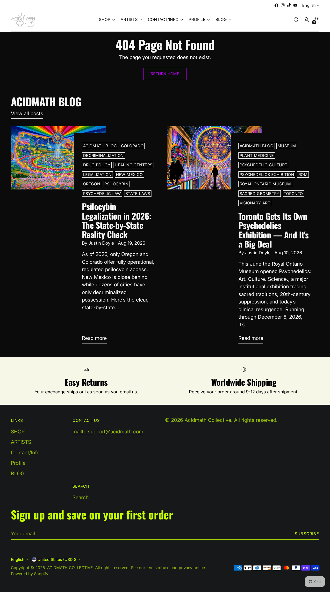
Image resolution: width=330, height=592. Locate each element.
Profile (18, 463)
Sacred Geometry (260, 193)
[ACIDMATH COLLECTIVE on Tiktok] (289, 5)
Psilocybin (116, 184)
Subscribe (307, 533)
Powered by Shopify (29, 573)
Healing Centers (133, 164)
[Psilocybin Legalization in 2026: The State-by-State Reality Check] (58, 236)
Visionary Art (255, 203)
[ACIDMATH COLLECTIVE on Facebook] (276, 5)
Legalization (97, 174)
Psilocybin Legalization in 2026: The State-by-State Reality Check (116, 220)
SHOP (18, 432)
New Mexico (129, 174)
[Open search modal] (296, 20)
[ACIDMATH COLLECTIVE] (23, 20)
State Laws (137, 193)
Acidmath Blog (100, 145)
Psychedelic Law (102, 193)
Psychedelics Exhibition (267, 174)
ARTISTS (21, 442)
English (309, 5)
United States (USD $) (57, 559)
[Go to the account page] (306, 20)
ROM (303, 174)
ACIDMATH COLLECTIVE (70, 567)
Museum (287, 145)
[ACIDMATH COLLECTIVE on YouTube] (295, 5)
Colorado (132, 145)
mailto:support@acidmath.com (107, 432)
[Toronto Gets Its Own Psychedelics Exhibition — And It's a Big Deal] (214, 236)
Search (80, 497)
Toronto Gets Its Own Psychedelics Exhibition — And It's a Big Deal (273, 230)
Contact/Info (25, 453)
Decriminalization (103, 155)
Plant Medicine (257, 155)
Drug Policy (97, 164)
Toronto (293, 193)
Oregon (91, 184)
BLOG (18, 474)
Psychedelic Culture (263, 164)
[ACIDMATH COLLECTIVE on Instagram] (282, 5)
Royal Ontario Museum (265, 184)
